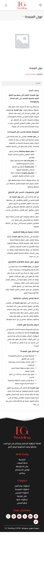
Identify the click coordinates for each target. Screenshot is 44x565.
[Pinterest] (14, 516)
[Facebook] (36, 516)
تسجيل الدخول (5, 5)
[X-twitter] (25, 516)
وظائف (22, 473)
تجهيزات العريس (22, 493)
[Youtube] (19, 516)
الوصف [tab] (37, 83)
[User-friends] (30, 516)
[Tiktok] (36, 522)
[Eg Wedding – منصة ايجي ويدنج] (22, 5)
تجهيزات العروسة (22, 489)
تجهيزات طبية (22, 499)
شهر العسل (22, 503)
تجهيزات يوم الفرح (22, 486)
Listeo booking (30, 74)
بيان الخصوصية (22, 466)
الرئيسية (22, 459)
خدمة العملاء (22, 463)
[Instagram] (8, 516)
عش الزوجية (22, 496)
